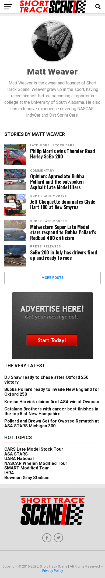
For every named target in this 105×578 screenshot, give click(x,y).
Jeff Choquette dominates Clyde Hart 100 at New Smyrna (62, 204)
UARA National (19, 458)
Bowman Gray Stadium (27, 477)
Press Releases (45, 246)
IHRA (9, 472)
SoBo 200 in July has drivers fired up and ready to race (63, 255)
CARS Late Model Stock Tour (33, 449)
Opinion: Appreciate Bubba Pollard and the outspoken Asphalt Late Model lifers (57, 181)
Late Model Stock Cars (52, 145)
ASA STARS (16, 454)
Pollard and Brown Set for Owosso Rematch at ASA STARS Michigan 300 (51, 423)
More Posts (52, 278)
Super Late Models (48, 196)
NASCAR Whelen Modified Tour (35, 463)
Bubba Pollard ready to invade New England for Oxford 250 (51, 392)
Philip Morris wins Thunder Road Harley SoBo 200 (62, 153)
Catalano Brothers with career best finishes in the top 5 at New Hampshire (51, 411)
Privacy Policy (52, 571)
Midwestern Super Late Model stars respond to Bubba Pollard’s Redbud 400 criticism (63, 232)
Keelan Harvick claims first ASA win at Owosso (51, 401)
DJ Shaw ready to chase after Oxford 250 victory (46, 380)
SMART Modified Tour (26, 467)
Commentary (42, 170)
